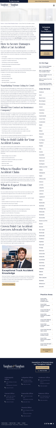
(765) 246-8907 (27, 416)
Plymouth (41, 244)
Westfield (41, 280)
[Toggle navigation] (53, 5)
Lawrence (41, 190)
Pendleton (41, 238)
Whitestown (42, 283)
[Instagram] (45, 423)
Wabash (41, 271)
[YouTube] (51, 423)
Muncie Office (26, 407)
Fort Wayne (42, 139)
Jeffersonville (42, 178)
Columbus (41, 112)
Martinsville (42, 202)
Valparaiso (41, 268)
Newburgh (41, 232)
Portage (41, 247)
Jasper (40, 175)
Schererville (42, 253)
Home (2, 23)
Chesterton (42, 110)
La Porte (41, 184)
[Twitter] (53, 423)
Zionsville (41, 286)
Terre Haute (42, 265)
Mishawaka (41, 211)
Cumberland (42, 122)
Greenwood (42, 157)
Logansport (42, 196)
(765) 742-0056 (43, 370)
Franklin (41, 145)
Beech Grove (42, 98)
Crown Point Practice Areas (11, 23)
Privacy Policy (15, 424)
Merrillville (41, 205)
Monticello (41, 214)
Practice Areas (4, 423)
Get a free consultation (8, 284)
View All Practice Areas (47, 350)
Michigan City (42, 208)
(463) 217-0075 (9, 387)
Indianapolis (42, 172)
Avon (40, 95)
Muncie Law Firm (43, 220)
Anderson (41, 92)
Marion (40, 199)
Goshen (41, 151)
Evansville (41, 133)
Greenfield (41, 154)
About (19, 423)
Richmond (41, 250)
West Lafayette (42, 277)
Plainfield (41, 241)
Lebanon (41, 193)
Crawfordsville (42, 115)
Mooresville (42, 217)
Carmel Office (9, 393)
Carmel (41, 107)
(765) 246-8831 (43, 386)
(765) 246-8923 (43, 400)
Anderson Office (44, 377)
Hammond (41, 160)
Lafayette (41, 187)
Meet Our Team (12, 423)
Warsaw (41, 274)
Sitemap (21, 424)
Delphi (40, 125)
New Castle (42, 229)
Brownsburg (42, 104)
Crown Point (42, 118)
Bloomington (42, 101)
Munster (41, 226)
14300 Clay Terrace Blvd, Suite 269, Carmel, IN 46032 (10, 398)
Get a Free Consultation (42, 367)
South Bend (42, 259)
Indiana (41, 169)
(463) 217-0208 (9, 401)
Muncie (41, 223)
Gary (40, 148)
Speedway (41, 262)
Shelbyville (41, 256)
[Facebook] (46, 423)
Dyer (40, 127)
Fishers (41, 136)
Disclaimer (26, 424)
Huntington (42, 163)
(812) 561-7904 (26, 401)
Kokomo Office (43, 393)
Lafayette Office (27, 377)
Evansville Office (27, 393)
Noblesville (42, 235)
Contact (23, 423)
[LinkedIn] (48, 423)
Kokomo (41, 181)
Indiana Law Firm (43, 166)
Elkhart (40, 130)
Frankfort (41, 142)
